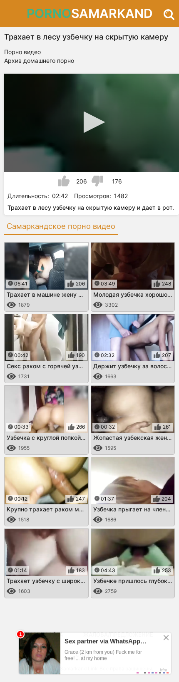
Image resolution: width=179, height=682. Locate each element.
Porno (90, 13)
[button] (92, 122)
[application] (91, 123)
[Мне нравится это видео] (63, 181)
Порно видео (22, 51)
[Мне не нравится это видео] (97, 181)
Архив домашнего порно (39, 60)
